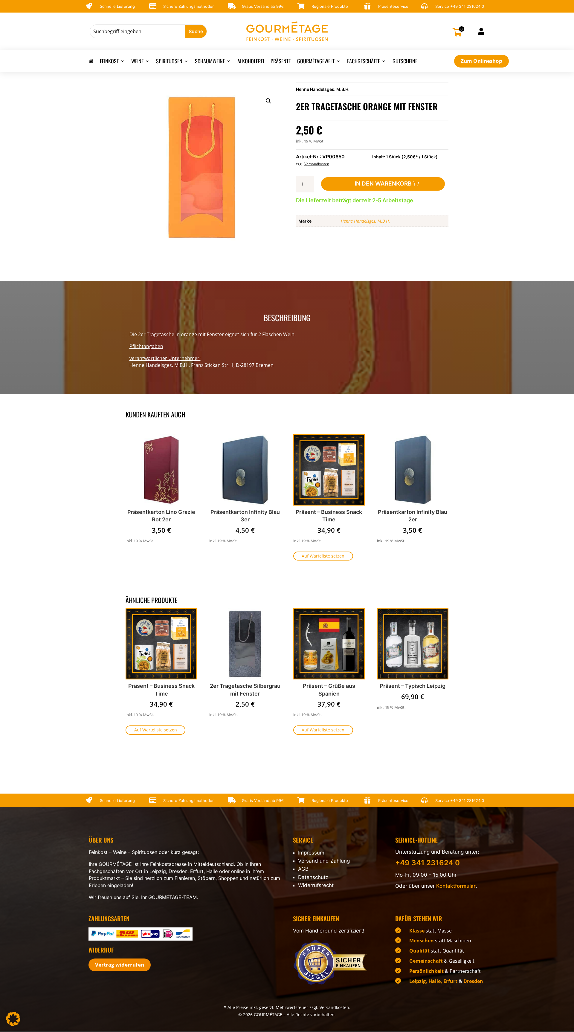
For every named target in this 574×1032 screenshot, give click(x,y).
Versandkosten (316, 163)
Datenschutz (313, 877)
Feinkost (109, 62)
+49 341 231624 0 (467, 6)
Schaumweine (210, 62)
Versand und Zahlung (324, 861)
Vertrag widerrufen (119, 964)
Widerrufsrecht (316, 885)
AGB (303, 869)
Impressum (311, 853)
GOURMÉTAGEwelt (316, 62)
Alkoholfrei (250, 62)
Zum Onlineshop (481, 60)
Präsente (281, 62)
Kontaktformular (456, 886)
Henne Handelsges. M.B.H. (322, 89)
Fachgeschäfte (363, 62)
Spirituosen (169, 62)
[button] (268, 101)
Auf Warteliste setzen (323, 556)
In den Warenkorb (383, 183)
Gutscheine (405, 62)
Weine (137, 62)
